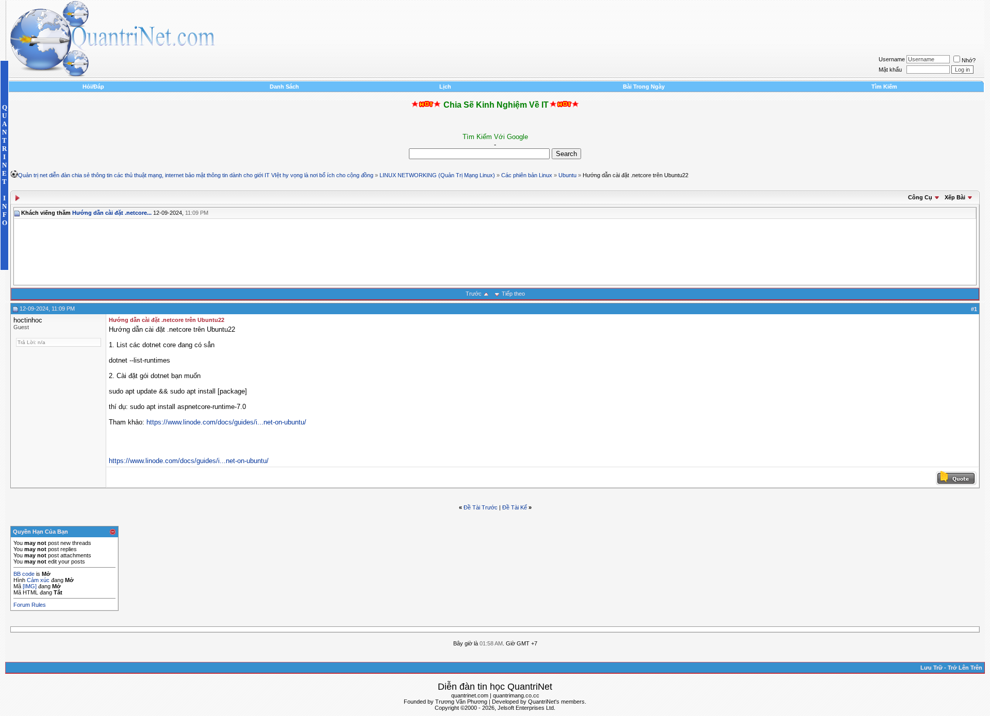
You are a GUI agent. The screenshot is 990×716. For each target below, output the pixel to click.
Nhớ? (969, 60)
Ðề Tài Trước (481, 507)
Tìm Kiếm (884, 86)
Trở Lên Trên (965, 667)
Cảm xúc (38, 580)
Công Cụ (920, 197)
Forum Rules (29, 605)
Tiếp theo (513, 294)
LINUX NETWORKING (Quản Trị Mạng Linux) (437, 175)
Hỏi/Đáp (93, 86)
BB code (24, 574)
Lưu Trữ (931, 667)
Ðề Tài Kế (514, 507)
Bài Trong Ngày (644, 86)
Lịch (445, 86)
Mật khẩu (890, 69)
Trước (474, 294)
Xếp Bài (955, 197)
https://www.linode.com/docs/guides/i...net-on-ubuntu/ (226, 422)
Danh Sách (284, 86)
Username (892, 59)
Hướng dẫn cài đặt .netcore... (112, 213)
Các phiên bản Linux (526, 175)
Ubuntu (567, 175)
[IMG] (30, 586)
